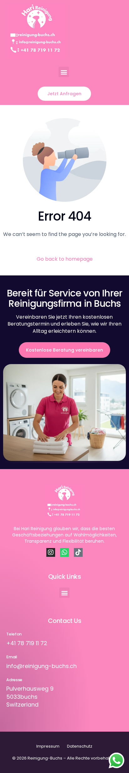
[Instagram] (50, 552)
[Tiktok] (78, 552)
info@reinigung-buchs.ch (41, 666)
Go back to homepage (65, 259)
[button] (64, 72)
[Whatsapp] (64, 552)
